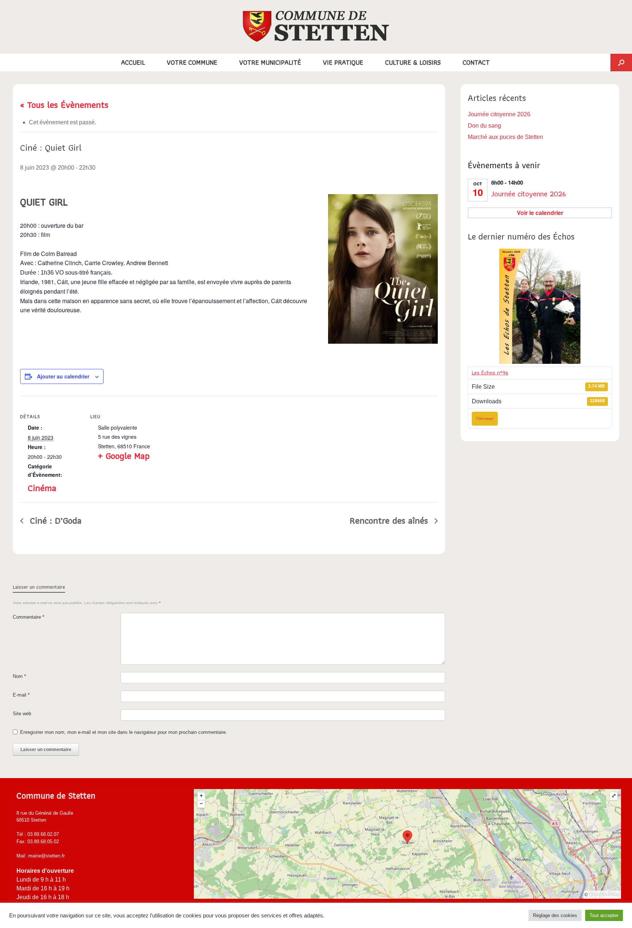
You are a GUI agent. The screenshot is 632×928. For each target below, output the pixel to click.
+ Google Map (124, 455)
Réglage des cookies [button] (555, 915)
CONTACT (476, 62)
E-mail (21, 695)
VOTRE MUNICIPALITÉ (270, 62)
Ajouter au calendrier (63, 376)
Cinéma (42, 487)
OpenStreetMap (604, 894)
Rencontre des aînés (390, 520)
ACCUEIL (133, 62)
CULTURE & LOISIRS (413, 62)
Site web (22, 713)
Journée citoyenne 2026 (499, 114)
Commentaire (28, 617)
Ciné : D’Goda (54, 520)
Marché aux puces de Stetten (505, 137)
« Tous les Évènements (64, 104)
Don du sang (484, 125)
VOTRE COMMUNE (192, 62)
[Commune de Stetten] (316, 26)
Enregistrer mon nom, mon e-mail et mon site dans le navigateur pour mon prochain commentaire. (123, 732)
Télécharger (485, 418)
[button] (621, 62)
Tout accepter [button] (604, 915)
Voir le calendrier (540, 212)
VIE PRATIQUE (343, 62)
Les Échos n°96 (490, 372)
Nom (19, 676)
